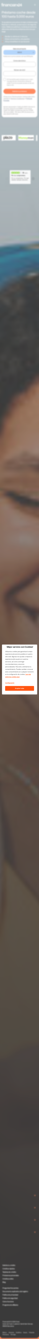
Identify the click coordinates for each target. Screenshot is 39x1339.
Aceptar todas (19, 688)
